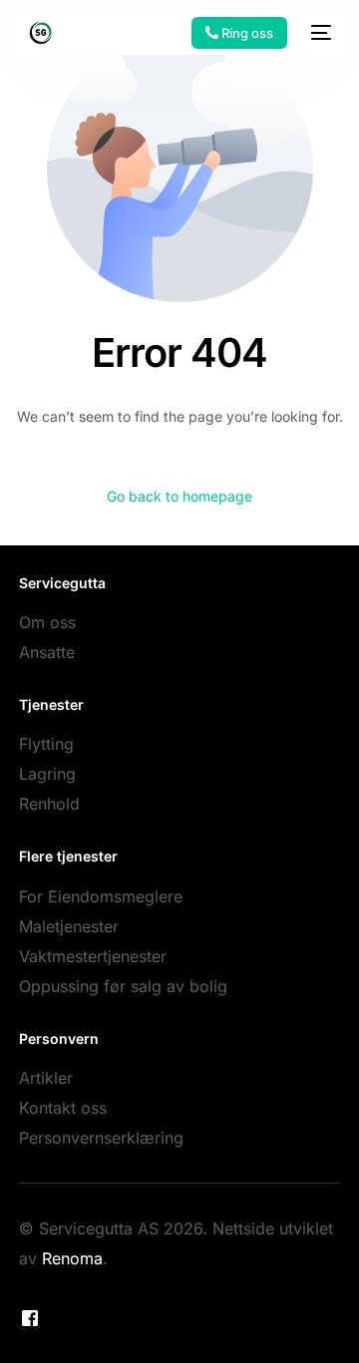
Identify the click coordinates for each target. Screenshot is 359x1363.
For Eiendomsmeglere (100, 896)
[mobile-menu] (319, 33)
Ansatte (47, 652)
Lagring (47, 774)
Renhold (49, 804)
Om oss (47, 622)
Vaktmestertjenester (93, 956)
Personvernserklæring (101, 1138)
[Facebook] (30, 1318)
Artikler (46, 1078)
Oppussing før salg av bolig (123, 986)
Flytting (46, 744)
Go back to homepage (179, 496)
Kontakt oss (63, 1108)
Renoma (72, 1258)
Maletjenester (69, 926)
